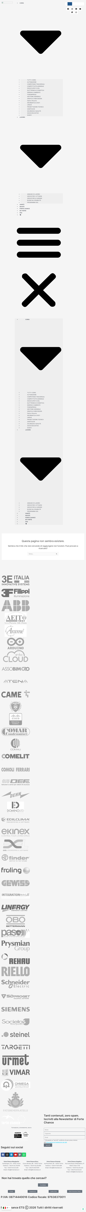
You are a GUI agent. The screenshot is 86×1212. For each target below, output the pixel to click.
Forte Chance (25, 208)
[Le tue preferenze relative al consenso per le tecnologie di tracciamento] (83, 1209)
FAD (21, 212)
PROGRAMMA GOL (32, 202)
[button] (39, 266)
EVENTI (29, 115)
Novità (22, 206)
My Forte (23, 210)
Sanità (22, 204)
